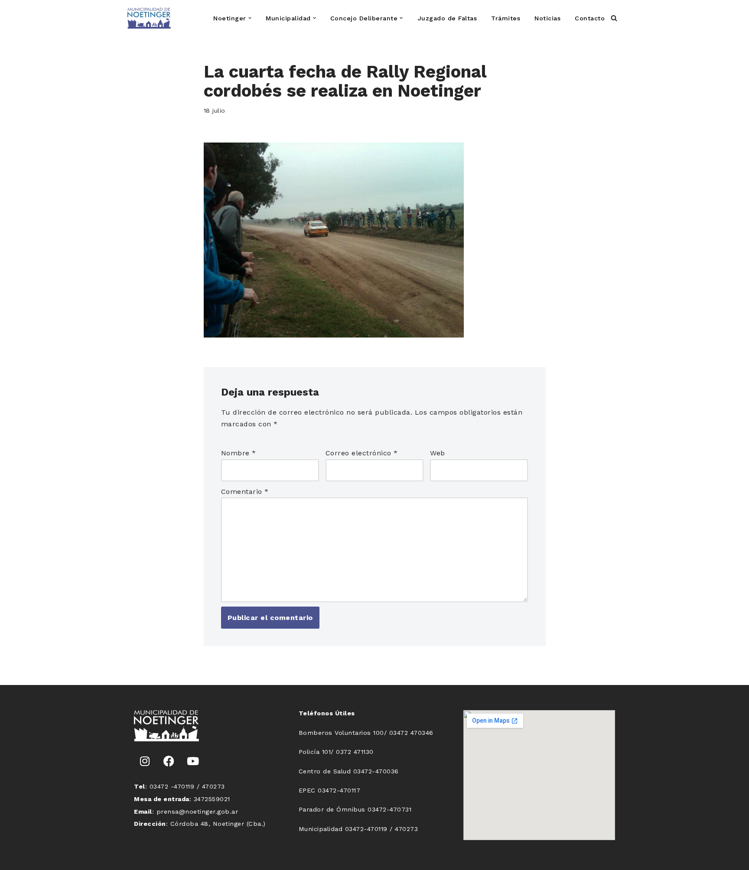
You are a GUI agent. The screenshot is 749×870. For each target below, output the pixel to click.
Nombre (238, 453)
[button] (249, 17)
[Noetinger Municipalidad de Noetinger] (149, 18)
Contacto (590, 18)
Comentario (245, 491)
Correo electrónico (362, 453)
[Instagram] (145, 761)
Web (437, 453)
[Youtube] (193, 761)
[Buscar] (614, 18)
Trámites (505, 18)
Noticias (547, 18)
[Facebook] (169, 761)
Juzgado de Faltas (447, 18)
